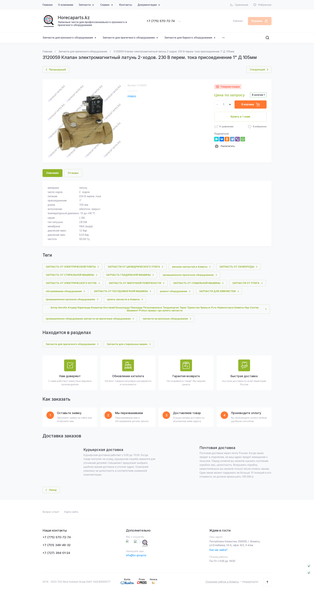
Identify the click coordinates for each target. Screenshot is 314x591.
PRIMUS (132, 96)
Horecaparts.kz (74, 17)
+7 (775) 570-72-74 (161, 21)
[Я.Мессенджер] (216, 139)
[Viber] (237, 139)
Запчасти (85, 4)
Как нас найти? (218, 549)
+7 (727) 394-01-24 (56, 553)
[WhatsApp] (242, 139)
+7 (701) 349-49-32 (56, 545)
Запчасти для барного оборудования (188, 37)
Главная (47, 4)
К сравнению (226, 126)
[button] (267, 582)
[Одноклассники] (227, 139)
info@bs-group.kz (136, 555)
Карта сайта (71, 511)
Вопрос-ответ (51, 511)
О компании (65, 4)
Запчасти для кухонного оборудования (68, 37)
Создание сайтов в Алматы (222, 581)
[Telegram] (232, 139)
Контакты (125, 4)
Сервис (105, 4)
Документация (147, 4)
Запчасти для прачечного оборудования (129, 37)
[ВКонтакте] (221, 139)
